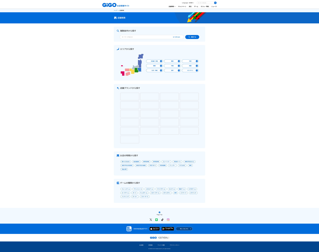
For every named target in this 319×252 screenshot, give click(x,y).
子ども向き (182, 165)
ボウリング (193, 193)
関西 (154, 65)
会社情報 (141, 245)
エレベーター (166, 161)
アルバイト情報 (161, 245)
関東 (172, 61)
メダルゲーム (149, 189)
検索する (193, 37)
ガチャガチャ (166, 193)
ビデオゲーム (192, 189)
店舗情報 (171, 6)
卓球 (175, 193)
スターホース (144, 196)
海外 (172, 70)
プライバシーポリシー (175, 245)
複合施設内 (136, 161)
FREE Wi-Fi (153, 165)
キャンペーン (182, 6)
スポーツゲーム (155, 193)
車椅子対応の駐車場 (127, 165)
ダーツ (134, 193)
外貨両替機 (162, 165)
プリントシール (138, 189)
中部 (190, 61)
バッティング (125, 196)
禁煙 (190, 165)
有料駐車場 (156, 161)
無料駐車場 (146, 161)
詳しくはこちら (184, 228)
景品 (190, 6)
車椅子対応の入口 (189, 161)
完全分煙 (124, 169)
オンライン (190, 70)
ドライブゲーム (161, 189)
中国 (172, 65)
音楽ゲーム (182, 189)
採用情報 (150, 245)
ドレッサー (172, 165)
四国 (190, 65)
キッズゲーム (143, 193)
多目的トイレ (177, 161)
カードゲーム (125, 193)
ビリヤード (183, 193)
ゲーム (196, 6)
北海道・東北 (154, 61)
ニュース (214, 6)
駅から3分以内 (126, 161)
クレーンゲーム (126, 189)
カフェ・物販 (205, 6)
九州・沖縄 (154, 70)
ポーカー (135, 196)
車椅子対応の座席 (141, 165)
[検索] (215, 2)
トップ (115, 10)
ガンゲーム (172, 189)
